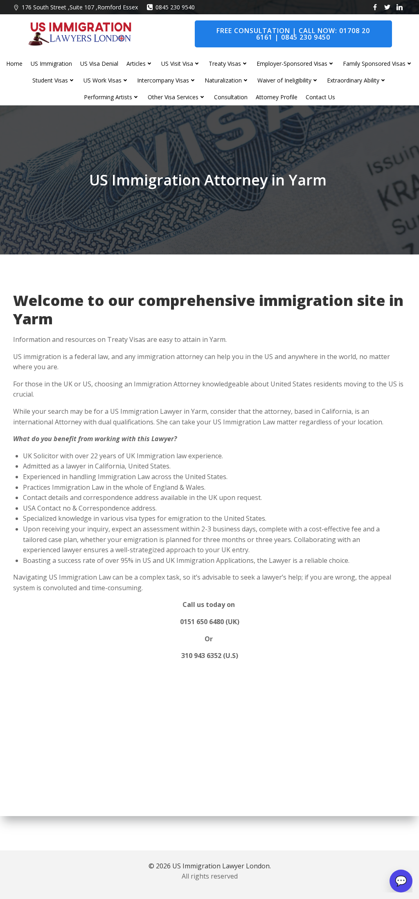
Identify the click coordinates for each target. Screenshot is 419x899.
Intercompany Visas (163, 80)
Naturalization (223, 80)
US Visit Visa (177, 63)
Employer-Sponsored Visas (292, 63)
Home (14, 63)
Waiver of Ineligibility (284, 80)
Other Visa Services (173, 97)
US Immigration (51, 63)
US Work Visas (102, 80)
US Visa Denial (99, 63)
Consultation (231, 97)
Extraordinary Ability (353, 80)
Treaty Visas (225, 63)
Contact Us (320, 97)
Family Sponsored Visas (374, 63)
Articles (136, 63)
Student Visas (50, 80)
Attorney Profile (276, 97)
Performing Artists (108, 97)
